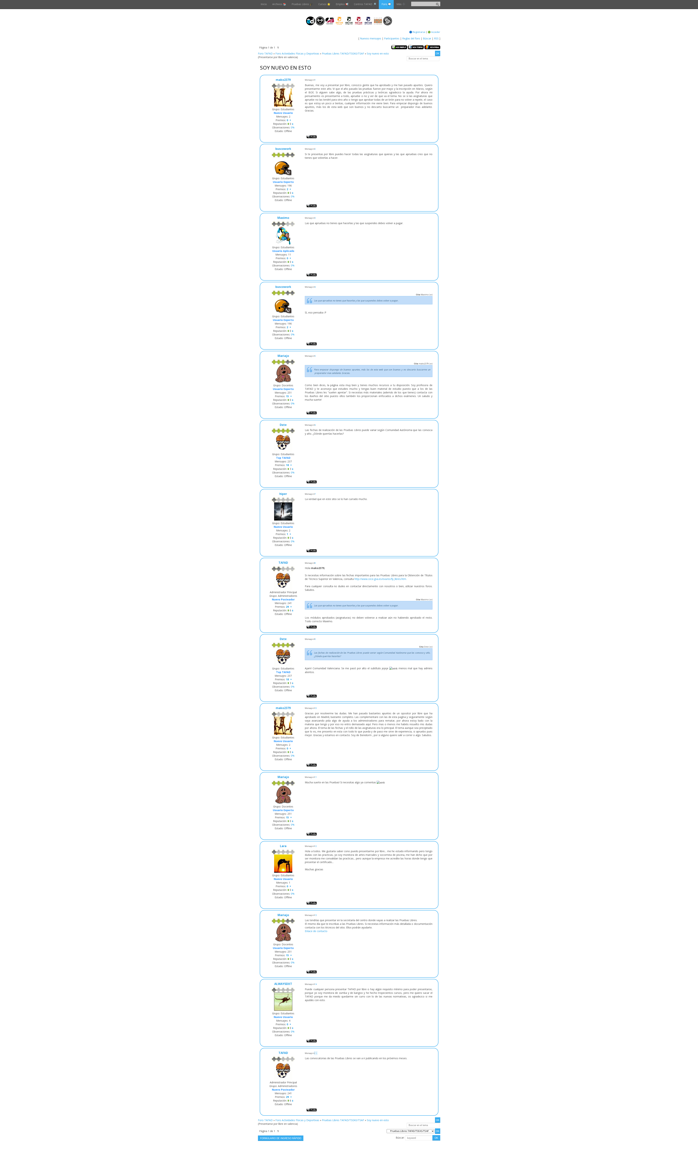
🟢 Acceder (434, 32)
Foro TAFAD (265, 53)
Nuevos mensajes (370, 38)
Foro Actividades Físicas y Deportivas (297, 53)
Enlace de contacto (316, 931)
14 (316, 984)
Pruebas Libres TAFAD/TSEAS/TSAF (343, 53)
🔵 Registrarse (417, 32)
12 (316, 846)
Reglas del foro (411, 38)
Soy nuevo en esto (378, 53)
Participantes (391, 38)
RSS (436, 38)
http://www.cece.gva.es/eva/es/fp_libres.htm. (380, 579)
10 (316, 708)
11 (316, 777)
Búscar (427, 38)
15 (316, 1053)
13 (316, 915)
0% (292, 127)
